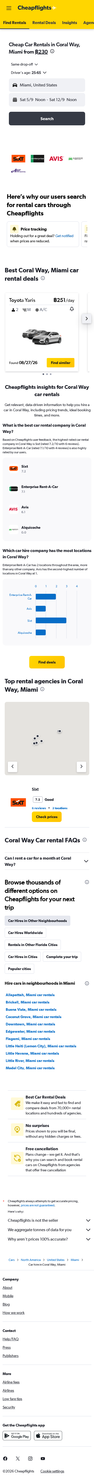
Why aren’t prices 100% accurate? (38, 1239)
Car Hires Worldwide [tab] (25, 933)
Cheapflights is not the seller (33, 1220)
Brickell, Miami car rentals (27, 1002)
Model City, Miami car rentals (30, 1068)
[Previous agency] (12, 767)
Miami (75, 1260)
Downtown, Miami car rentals (30, 1024)
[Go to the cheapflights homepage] (37, 8)
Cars (12, 1260)
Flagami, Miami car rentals (28, 1039)
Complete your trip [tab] (62, 957)
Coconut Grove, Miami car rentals (33, 1017)
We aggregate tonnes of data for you (40, 1229)
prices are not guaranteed (37, 1205)
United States (55, 1260)
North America (31, 1260)
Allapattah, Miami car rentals (30, 995)
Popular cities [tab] (19, 969)
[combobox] (25, 64)
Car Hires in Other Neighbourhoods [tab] (37, 921)
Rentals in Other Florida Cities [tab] (32, 945)
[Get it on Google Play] (17, 1435)
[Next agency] (81, 767)
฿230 (41, 52)
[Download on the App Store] (48, 1435)
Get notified (64, 236)
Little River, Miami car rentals (30, 1061)
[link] (47, 662)
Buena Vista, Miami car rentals (31, 1009)
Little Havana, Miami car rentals (32, 1053)
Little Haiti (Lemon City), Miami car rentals (41, 1046)
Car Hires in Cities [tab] (22, 957)
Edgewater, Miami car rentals (30, 1031)
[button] (9, 8)
